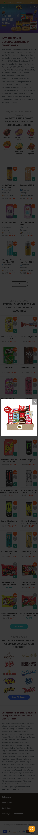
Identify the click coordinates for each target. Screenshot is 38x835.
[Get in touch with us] (31, 829)
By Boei (32, 833)
